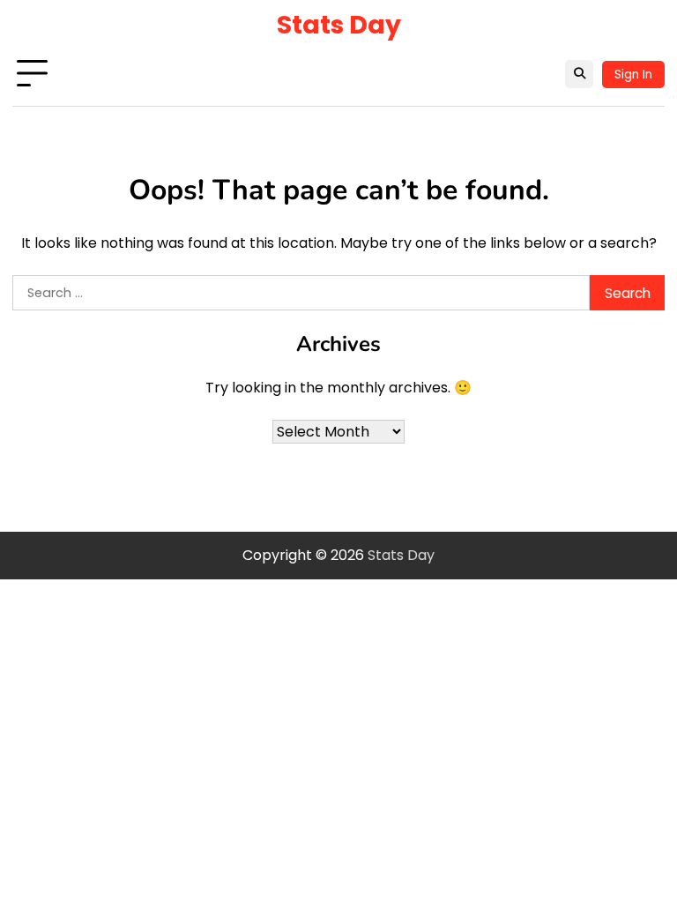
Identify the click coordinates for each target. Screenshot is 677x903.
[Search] (579, 74)
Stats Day (339, 24)
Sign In (633, 74)
